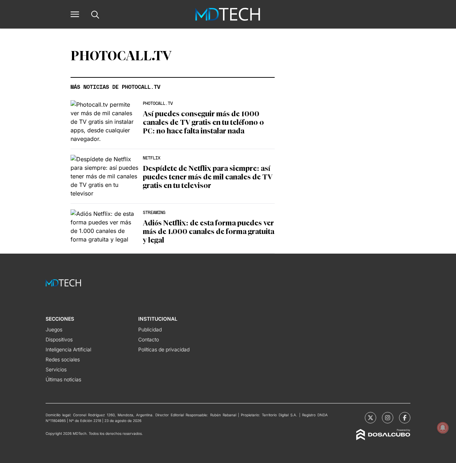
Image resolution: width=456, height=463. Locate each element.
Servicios (56, 369)
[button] (75, 14)
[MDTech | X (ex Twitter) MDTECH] (370, 417)
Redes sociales (63, 359)
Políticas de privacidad (164, 349)
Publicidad (150, 329)
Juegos (54, 329)
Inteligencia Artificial (68, 349)
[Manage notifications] (443, 427)
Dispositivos (59, 339)
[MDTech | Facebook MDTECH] (404, 417)
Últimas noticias (63, 379)
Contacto (148, 339)
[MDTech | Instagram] (387, 417)
